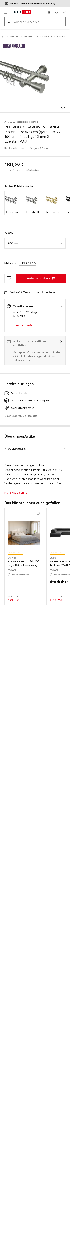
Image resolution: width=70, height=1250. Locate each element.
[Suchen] (9, 21)
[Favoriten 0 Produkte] (56, 12)
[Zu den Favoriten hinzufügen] (8, 278)
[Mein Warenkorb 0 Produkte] (64, 12)
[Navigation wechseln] (6, 12)
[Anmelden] (49, 12)
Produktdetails (15, 448)
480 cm (13, 243)
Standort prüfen (23, 325)
